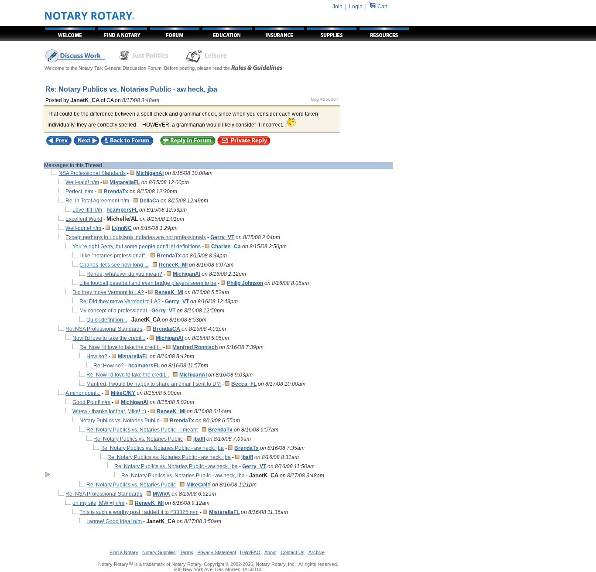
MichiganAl (150, 173)
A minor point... (82, 393)
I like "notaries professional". (112, 256)
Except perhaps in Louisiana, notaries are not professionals (135, 237)
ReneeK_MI (173, 265)
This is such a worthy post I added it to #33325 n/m (139, 512)
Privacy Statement (216, 552)
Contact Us (293, 552)
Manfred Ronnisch (195, 347)
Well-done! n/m (83, 228)
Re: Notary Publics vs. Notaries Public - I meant (142, 430)
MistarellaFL (125, 182)
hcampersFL (122, 210)
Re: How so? (108, 366)
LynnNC (122, 228)
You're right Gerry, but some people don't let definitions (136, 246)
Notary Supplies (159, 552)
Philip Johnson (245, 283)
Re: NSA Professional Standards (103, 329)
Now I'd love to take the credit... (108, 338)
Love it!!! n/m (87, 210)
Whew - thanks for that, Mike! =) (109, 411)
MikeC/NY (123, 393)
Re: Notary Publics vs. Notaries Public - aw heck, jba (162, 448)
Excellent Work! (83, 219)
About (270, 552)
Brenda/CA (166, 329)
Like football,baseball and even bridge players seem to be (147, 283)
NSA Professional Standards (92, 173)
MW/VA (161, 494)
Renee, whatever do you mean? (124, 274)
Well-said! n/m (82, 182)
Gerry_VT (222, 237)
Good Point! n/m (91, 402)
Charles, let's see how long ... (113, 265)
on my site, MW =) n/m (98, 503)
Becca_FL (244, 384)
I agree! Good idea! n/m (114, 521)
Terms (186, 552)
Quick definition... (106, 320)
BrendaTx (116, 191)
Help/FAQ (250, 552)
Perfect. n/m (79, 191)
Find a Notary (124, 552)
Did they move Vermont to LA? (108, 292)
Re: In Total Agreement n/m (97, 201)
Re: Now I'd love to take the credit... (120, 347)
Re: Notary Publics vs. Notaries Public (138, 439)
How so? (96, 356)
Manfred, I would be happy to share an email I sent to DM (153, 384)
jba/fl (199, 439)
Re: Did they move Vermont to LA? (120, 301)
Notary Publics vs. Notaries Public (119, 421)
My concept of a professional (113, 311)
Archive (316, 552)
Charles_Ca (226, 246)
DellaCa (149, 201)
